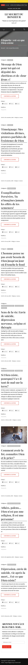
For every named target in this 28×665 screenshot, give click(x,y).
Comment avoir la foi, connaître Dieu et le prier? (12, 454)
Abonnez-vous (6, 647)
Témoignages (19, 370)
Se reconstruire (19, 305)
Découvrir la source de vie (7, 305)
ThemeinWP (18, 662)
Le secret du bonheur (14, 15)
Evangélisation (11, 188)
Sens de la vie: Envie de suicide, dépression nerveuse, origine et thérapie (13, 319)
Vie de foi (10, 60)
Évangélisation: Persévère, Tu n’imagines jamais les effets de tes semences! (12, 200)
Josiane (21, 117)
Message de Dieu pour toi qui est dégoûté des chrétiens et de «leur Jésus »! (13, 71)
